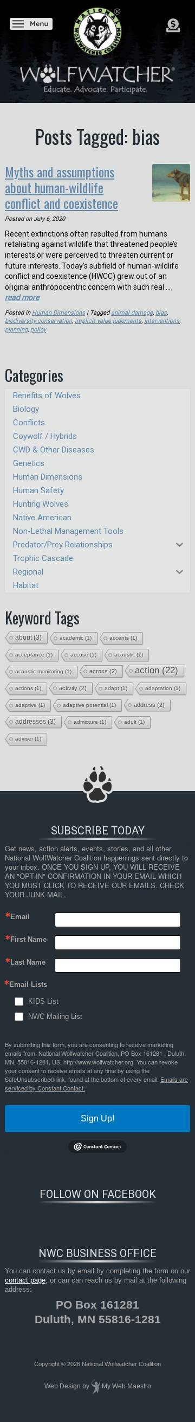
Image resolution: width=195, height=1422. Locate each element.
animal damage (132, 312)
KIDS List (43, 1001)
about (28, 637)
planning (16, 329)
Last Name (28, 962)
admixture (90, 722)
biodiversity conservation (38, 320)
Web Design (62, 1386)
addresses (35, 721)
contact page (25, 1280)
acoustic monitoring (43, 671)
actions (28, 688)
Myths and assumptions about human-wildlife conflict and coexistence (61, 187)
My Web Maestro (126, 1386)
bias (161, 312)
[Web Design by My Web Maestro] (95, 1386)
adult (134, 722)
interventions (161, 320)
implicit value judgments (108, 320)
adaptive (30, 705)
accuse (83, 655)
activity (73, 688)
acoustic (128, 655)
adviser (28, 739)
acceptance (34, 655)
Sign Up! (97, 1118)
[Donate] (173, 25)
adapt (116, 688)
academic (76, 638)
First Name (28, 939)
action (156, 670)
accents (123, 638)
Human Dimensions (58, 312)
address (149, 705)
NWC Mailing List (55, 1016)
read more (22, 297)
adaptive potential (89, 705)
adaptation (162, 688)
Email (20, 917)
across (103, 671)
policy (38, 329)
